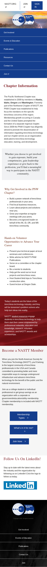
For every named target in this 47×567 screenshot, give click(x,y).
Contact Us (8, 66)
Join (5, 74)
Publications (9, 49)
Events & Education (12, 41)
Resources (8, 57)
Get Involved (9, 32)
